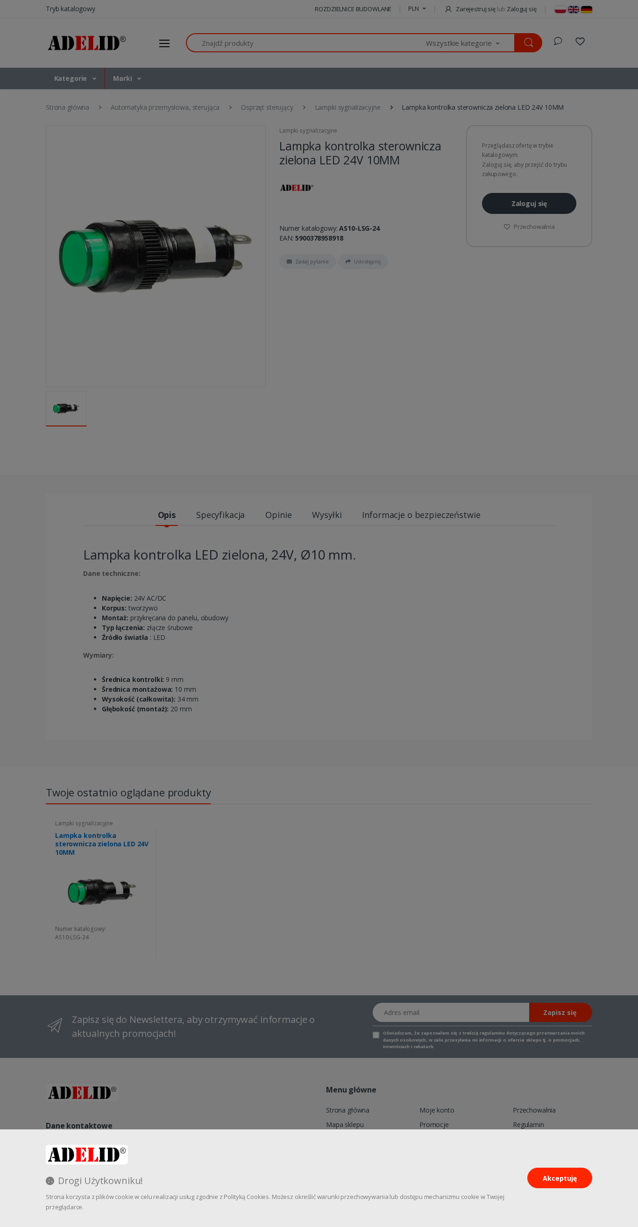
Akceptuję (560, 1178)
